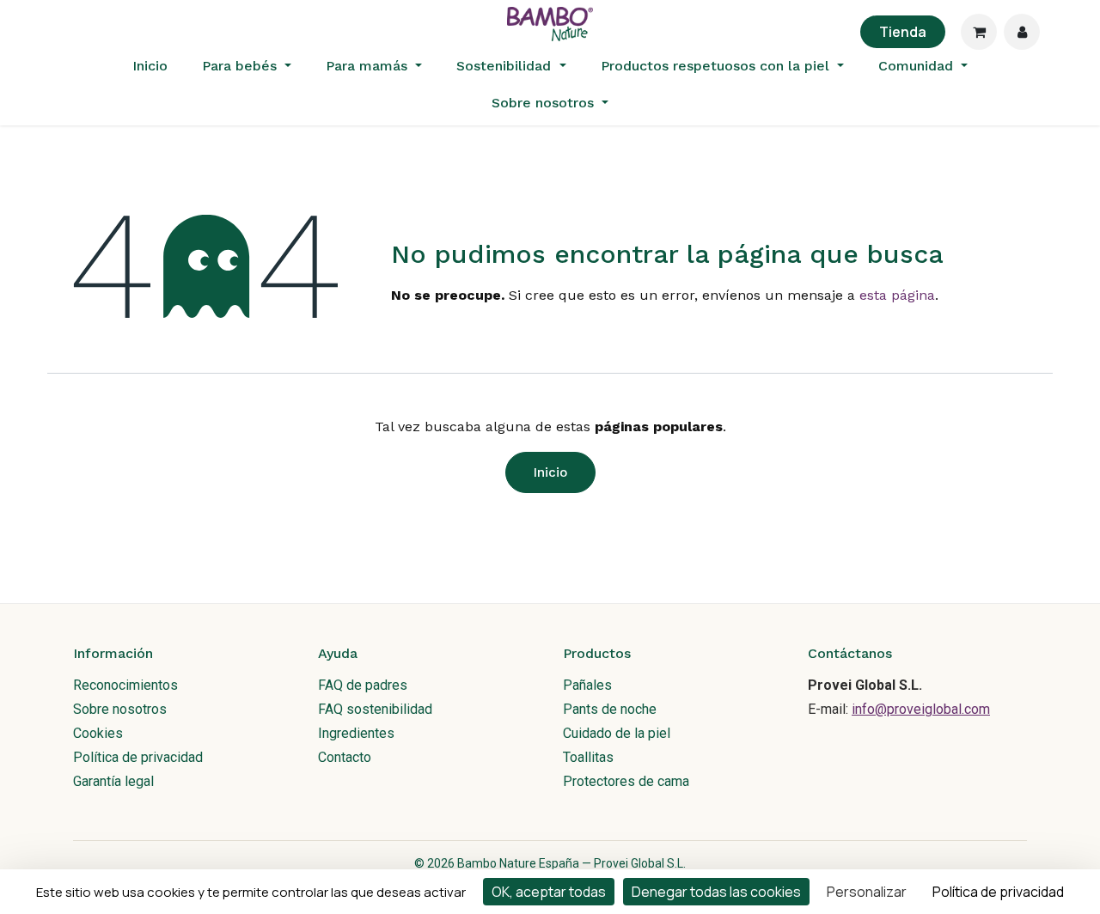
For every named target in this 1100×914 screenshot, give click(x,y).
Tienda (902, 31)
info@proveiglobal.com (921, 709)
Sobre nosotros (120, 709)
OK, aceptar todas (549, 891)
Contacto (344, 757)
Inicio (550, 472)
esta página (897, 295)
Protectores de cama (626, 781)
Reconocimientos (125, 685)
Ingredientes (356, 733)
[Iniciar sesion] (1022, 32)
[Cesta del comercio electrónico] (979, 32)
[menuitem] (149, 66)
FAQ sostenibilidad (375, 709)
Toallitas (588, 757)
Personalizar (867, 891)
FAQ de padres (362, 685)
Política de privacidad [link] (998, 891)
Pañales (587, 685)
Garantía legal (113, 781)
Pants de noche (610, 709)
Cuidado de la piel (616, 733)
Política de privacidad (138, 757)
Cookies (98, 733)
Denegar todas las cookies (716, 891)
